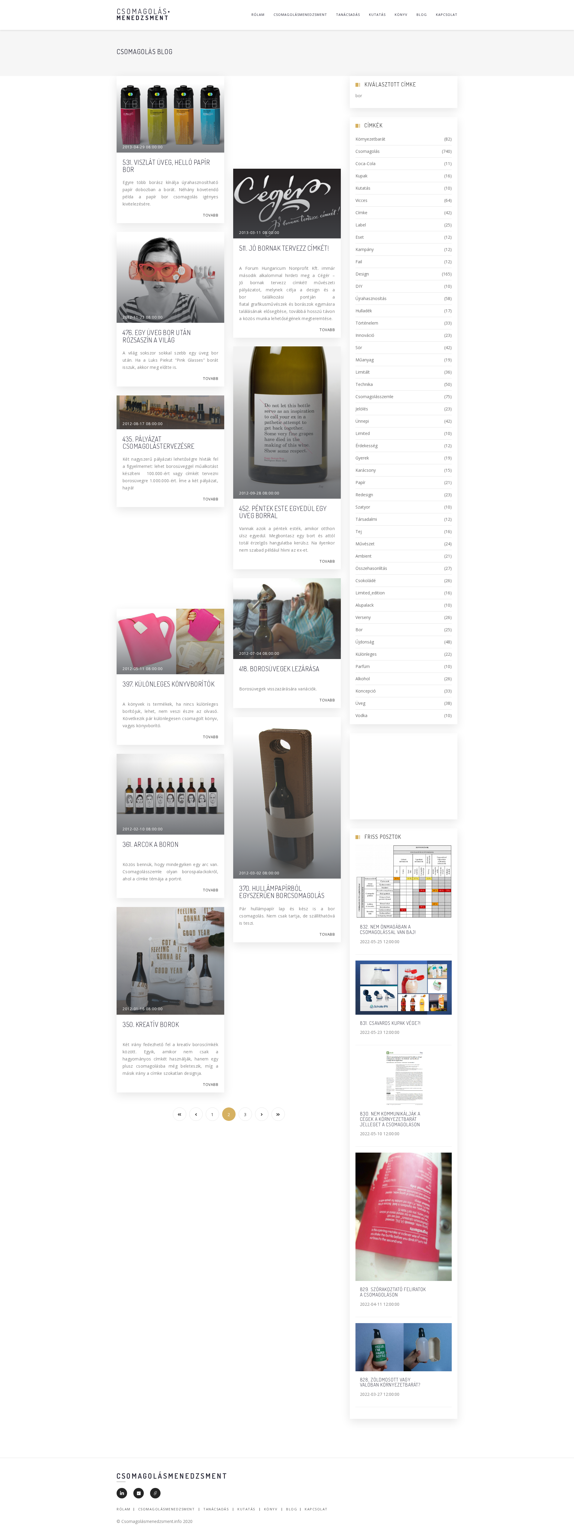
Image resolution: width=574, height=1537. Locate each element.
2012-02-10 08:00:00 (143, 829)
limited (403, 433)
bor (403, 629)
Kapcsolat (446, 14)
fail (403, 261)
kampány (403, 249)
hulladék (403, 311)
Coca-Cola (403, 163)
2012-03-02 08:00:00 (259, 873)
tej (403, 531)
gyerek (403, 458)
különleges (403, 654)
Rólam (258, 14)
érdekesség (403, 445)
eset (403, 237)
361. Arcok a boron (150, 844)
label (403, 225)
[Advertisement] (287, 118)
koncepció (403, 691)
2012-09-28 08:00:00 (259, 493)
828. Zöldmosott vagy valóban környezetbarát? (390, 1382)
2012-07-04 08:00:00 (259, 653)
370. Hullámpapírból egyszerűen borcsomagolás (281, 892)
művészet (403, 544)
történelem (403, 323)
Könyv (401, 14)
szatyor (403, 507)
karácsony (403, 470)
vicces (403, 200)
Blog (421, 14)
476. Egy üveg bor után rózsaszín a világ (157, 336)
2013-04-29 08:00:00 (143, 147)
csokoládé (403, 580)
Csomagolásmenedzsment (300, 14)
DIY (403, 286)
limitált (403, 372)
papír (403, 482)
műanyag (403, 360)
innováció (403, 335)
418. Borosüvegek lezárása (279, 668)
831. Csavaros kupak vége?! (390, 1023)
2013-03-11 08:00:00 (259, 232)
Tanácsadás (348, 14)
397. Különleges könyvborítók (168, 684)
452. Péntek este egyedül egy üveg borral (282, 512)
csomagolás (403, 151)
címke (403, 212)
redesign (403, 494)
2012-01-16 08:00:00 (143, 1008)
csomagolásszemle (403, 396)
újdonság (403, 642)
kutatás (403, 188)
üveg (403, 703)
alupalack (403, 605)
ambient (403, 556)
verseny (403, 617)
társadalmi (403, 519)
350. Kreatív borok (151, 1024)
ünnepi (403, 421)
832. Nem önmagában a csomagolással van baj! (388, 929)
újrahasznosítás (403, 298)
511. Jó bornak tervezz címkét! (284, 248)
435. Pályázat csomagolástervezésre (158, 442)
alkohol (403, 678)
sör (403, 347)
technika (403, 384)
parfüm (403, 666)
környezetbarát (403, 139)
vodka (403, 715)
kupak (403, 176)
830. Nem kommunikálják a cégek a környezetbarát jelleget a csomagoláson (390, 1119)
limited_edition (403, 593)
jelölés (403, 409)
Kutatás (377, 14)
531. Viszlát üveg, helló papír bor (166, 166)
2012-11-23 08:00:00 (143, 317)
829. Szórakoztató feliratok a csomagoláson (393, 1292)
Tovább (210, 215)
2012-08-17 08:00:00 (143, 423)
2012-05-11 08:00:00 (143, 668)
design (403, 274)
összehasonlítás (403, 568)
